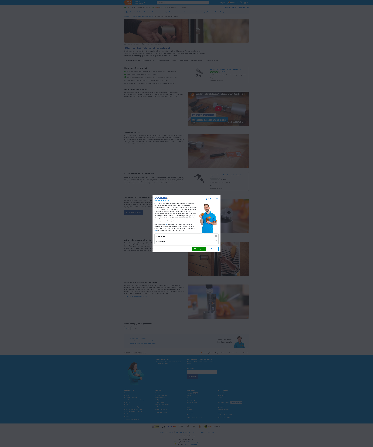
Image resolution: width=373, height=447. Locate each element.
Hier (155, 230)
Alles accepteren (199, 249)
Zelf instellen (213, 249)
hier (166, 224)
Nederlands (211, 199)
